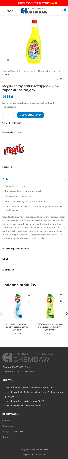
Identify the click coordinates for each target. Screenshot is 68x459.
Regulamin (7, 426)
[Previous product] (57, 79)
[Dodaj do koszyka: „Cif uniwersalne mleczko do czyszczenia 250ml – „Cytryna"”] (61, 300)
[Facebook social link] (4, 3)
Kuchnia (6, 74)
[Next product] (64, 79)
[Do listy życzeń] (29, 295)
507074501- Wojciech (23, 371)
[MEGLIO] (14, 150)
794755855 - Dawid (21, 367)
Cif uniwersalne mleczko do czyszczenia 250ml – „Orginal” (17, 327)
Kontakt (6, 437)
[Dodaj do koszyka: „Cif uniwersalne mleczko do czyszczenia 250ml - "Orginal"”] (29, 300)
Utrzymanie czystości (48, 71)
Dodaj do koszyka (30, 115)
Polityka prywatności (12, 431)
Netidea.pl (40, 454)
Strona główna (9, 71)
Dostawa (6, 420)
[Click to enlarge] (8, 60)
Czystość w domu (27, 71)
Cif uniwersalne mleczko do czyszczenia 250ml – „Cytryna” (50, 327)
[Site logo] (34, 10)
